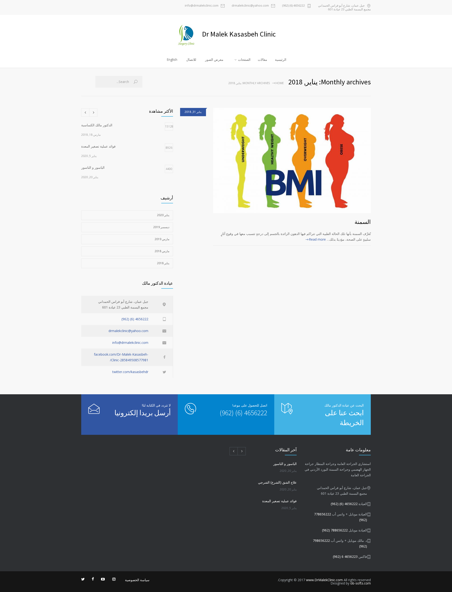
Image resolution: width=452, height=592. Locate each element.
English (172, 59)
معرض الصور (214, 59)
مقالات (262, 59)
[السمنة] (292, 160)
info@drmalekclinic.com (201, 6)
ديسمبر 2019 (161, 227)
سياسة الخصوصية (137, 580)
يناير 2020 (163, 215)
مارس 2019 (162, 239)
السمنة (363, 222)
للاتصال (191, 59)
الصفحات (244, 59)
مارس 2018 (162, 251)
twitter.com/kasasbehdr (130, 372)
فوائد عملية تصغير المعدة (279, 501)
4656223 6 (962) (345, 556)
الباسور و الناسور (285, 463)
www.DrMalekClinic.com (324, 580)
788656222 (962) (335, 530)
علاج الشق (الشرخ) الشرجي (277, 482)
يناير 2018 (163, 263)
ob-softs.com (360, 583)
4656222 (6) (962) (293, 6)
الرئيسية (280, 59)
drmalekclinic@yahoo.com (250, 6)
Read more (317, 239)
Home (279, 83)
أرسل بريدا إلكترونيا (142, 412)
